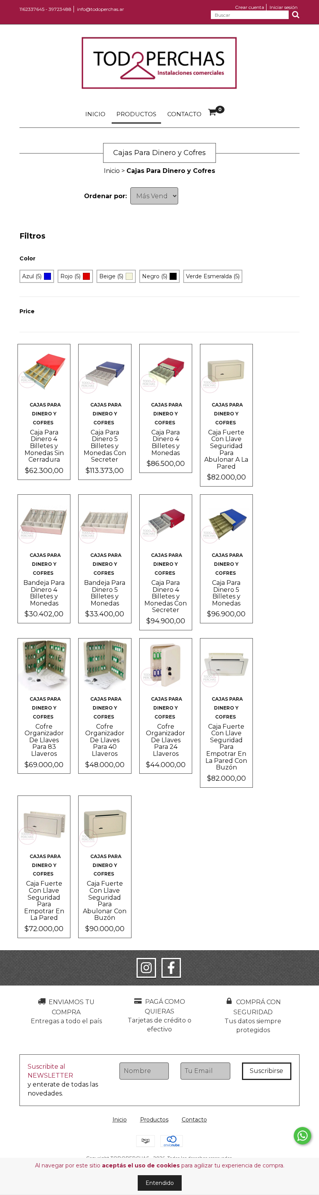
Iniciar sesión (284, 7)
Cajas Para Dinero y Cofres (45, 414)
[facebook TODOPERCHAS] (171, 968)
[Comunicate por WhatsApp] (302, 1135)
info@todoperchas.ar (100, 9)
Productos (136, 114)
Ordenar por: (105, 196)
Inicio (95, 114)
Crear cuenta (249, 7)
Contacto (184, 114)
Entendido (159, 1182)
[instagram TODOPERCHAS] (146, 968)
